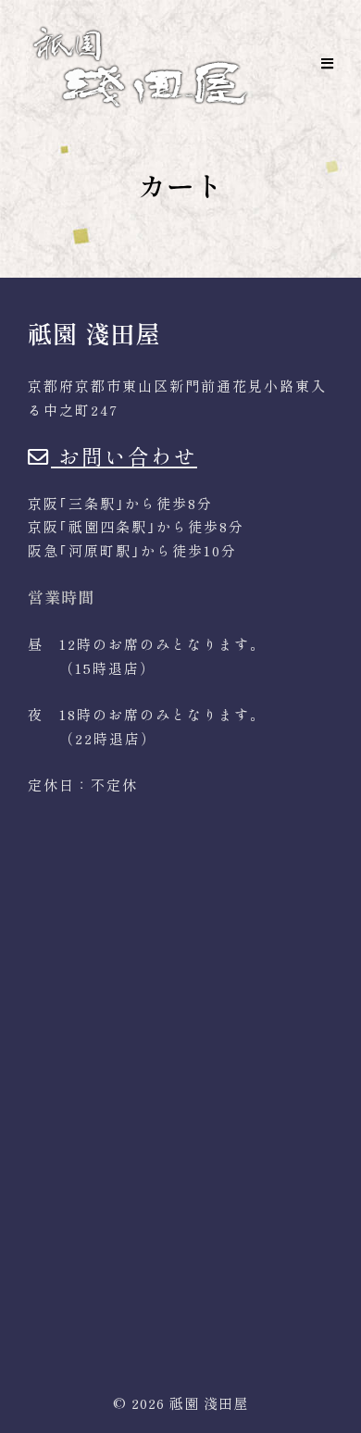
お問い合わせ (124, 455)
